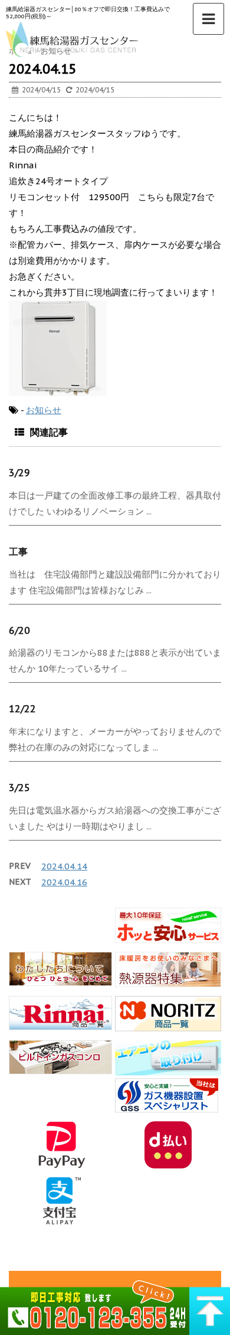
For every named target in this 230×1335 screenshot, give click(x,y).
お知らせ (43, 410)
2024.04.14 (64, 866)
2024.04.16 (64, 882)
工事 (18, 551)
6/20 (19, 630)
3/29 (19, 473)
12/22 (22, 709)
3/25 (19, 787)
